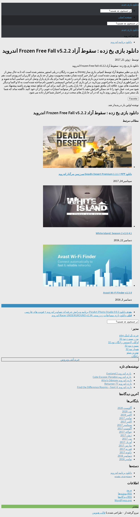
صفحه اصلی (125, 17)
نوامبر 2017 (125, 418)
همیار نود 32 (132, 349)
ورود (129, 490)
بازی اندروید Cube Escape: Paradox (112, 377)
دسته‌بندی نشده (123, 476)
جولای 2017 (125, 432)
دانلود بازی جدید (130, 4)
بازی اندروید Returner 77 (118, 383)
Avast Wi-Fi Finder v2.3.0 (117, 292)
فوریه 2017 (126, 449)
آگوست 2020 (124, 408)
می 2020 (127, 411)
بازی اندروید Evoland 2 (119, 373)
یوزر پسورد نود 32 (129, 339)
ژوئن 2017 (126, 435)
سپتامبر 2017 (124, 425)
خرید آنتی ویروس (70, 359)
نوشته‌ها (125, 493)
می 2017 (127, 438)
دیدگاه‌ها (125, 497)
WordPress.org (123, 500)
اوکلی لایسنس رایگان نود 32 (123, 342)
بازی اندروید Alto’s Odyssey (116, 380)
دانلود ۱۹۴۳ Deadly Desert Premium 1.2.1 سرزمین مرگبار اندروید (95, 174)
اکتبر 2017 (126, 421)
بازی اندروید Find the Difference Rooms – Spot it (104, 387)
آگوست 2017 (124, 428)
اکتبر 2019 (126, 414)
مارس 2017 (125, 445)
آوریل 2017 (126, 442)
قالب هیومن (99, 512)
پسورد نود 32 (132, 345)
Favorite (133, 98)
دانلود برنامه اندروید (121, 42)
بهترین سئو (133, 352)
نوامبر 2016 (125, 459)
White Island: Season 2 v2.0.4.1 (114, 233)
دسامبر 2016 (125, 455)
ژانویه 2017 (126, 452)
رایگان (135, 356)
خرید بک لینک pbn (129, 335)
